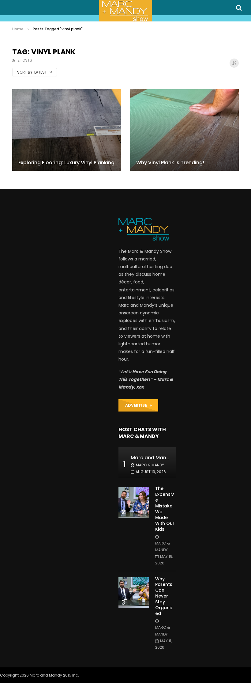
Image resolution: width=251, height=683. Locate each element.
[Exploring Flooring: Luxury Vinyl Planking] (66, 130)
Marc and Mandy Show (159, 457)
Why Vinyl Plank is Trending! (170, 162)
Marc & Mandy (150, 465)
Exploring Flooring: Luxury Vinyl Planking (66, 162)
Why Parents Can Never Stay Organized (164, 596)
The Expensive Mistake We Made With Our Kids (164, 508)
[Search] (238, 7)
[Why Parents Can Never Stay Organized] (133, 592)
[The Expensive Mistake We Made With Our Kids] (133, 502)
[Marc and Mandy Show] (125, 10)
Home (18, 29)
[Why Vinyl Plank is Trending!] (184, 130)
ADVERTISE (137, 405)
